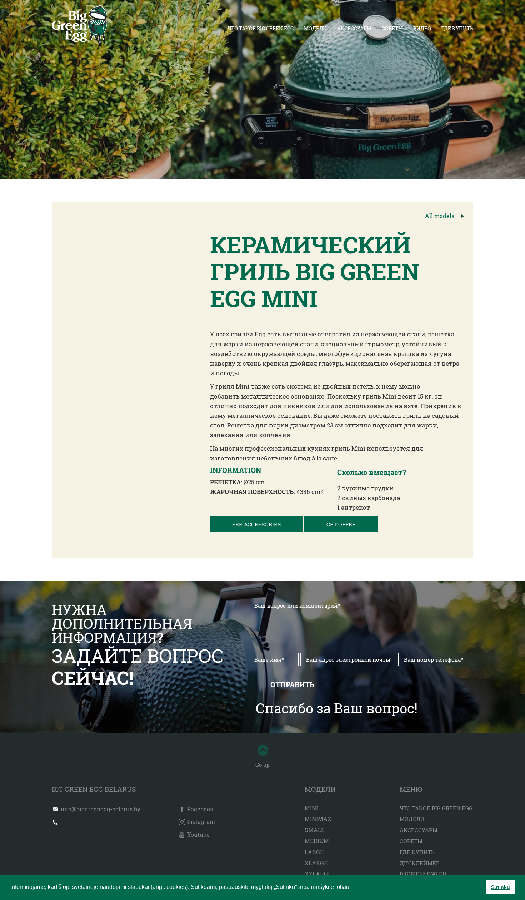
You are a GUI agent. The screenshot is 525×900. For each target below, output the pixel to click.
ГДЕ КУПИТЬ (457, 28)
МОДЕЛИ (315, 28)
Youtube (198, 834)
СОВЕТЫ (392, 28)
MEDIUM (317, 841)
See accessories (256, 524)
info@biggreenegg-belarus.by (100, 809)
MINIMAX (318, 818)
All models (439, 215)
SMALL (314, 830)
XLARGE (316, 863)
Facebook (200, 809)
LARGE (314, 852)
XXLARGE (318, 873)
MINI (311, 808)
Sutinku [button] (500, 887)
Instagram (201, 821)
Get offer (341, 524)
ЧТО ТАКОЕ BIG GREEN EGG (261, 28)
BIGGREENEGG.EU (423, 873)
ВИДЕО (422, 28)
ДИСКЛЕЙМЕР (420, 863)
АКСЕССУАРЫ (354, 28)
